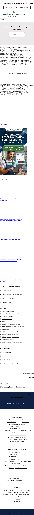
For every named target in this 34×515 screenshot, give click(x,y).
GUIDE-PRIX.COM (14, 478)
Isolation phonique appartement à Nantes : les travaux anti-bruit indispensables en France (11, 220)
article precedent (27, 374)
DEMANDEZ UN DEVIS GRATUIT (17, 403)
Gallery (31, 377)
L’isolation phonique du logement (12, 387)
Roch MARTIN (4, 124)
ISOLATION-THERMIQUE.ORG (17, 483)
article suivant (5, 383)
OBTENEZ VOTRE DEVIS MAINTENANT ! (17, 7)
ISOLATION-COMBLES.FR (15, 481)
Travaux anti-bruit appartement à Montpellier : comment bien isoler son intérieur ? (11, 260)
